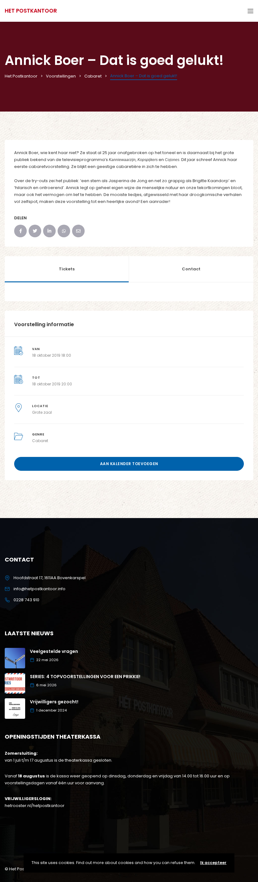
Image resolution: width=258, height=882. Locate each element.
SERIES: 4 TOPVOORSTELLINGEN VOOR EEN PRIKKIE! (85, 676)
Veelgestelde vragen (54, 651)
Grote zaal (42, 412)
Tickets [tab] (67, 269)
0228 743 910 (26, 600)
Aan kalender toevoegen (129, 463)
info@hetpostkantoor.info (39, 589)
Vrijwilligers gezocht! (54, 702)
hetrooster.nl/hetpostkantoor (34, 806)
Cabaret (40, 440)
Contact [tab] (191, 269)
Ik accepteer (213, 862)
